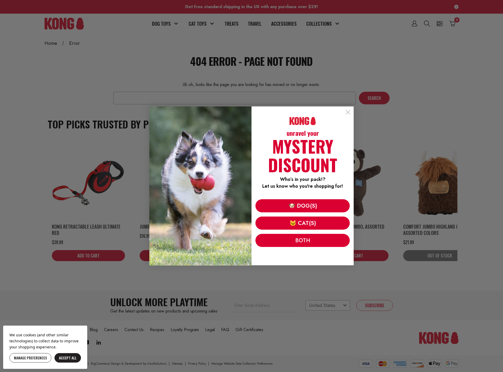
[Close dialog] (348, 112)
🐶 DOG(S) (302, 206)
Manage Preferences (30, 357)
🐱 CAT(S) (302, 223)
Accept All (67, 357)
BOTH (302, 240)
